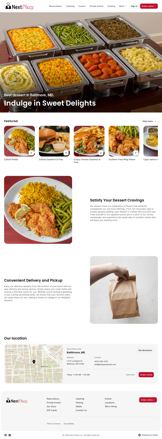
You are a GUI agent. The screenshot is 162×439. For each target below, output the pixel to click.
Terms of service (54, 424)
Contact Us (81, 410)
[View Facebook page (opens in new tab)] (5, 435)
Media (79, 406)
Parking (111, 6)
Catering (70, 6)
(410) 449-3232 (101, 361)
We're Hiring (111, 406)
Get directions (145, 350)
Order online (146, 374)
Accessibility (69, 424)
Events (82, 6)
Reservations (55, 6)
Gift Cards (52, 410)
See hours (130, 375)
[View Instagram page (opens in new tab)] (9, 435)
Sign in (134, 6)
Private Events (97, 6)
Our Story (51, 406)
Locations (109, 402)
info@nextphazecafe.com (105, 364)
